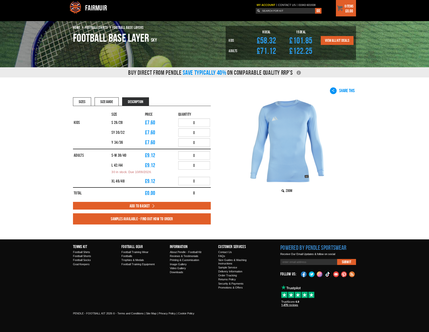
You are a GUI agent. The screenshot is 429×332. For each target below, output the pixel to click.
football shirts (96, 27)
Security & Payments (231, 283)
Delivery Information (230, 271)
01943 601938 (307, 4)
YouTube (336, 274)
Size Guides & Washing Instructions (232, 261)
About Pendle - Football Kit (185, 252)
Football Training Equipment (138, 264)
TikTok (328, 274)
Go (318, 10)
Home (76, 27)
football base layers (128, 27)
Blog (352, 274)
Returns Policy (227, 279)
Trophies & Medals (132, 259)
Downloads (176, 272)
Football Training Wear (134, 252)
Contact (287, 4)
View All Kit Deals (337, 40)
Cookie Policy (186, 313)
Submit (346, 262)
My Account (266, 4)
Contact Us (225, 252)
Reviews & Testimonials (184, 256)
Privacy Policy (167, 313)
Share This (347, 90)
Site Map (151, 313)
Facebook (304, 274)
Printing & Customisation (184, 259)
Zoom (289, 190)
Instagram (320, 274)
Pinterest (344, 274)
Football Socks (82, 259)
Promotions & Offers (230, 287)
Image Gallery (178, 264)
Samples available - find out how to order (142, 219)
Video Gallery (178, 268)
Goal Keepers (81, 264)
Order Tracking (227, 275)
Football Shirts (81, 252)
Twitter (312, 274)
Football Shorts (82, 256)
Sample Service (227, 267)
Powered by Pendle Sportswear (313, 247)
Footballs (126, 256)
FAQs (221, 256)
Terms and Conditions (130, 313)
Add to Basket (140, 206)
